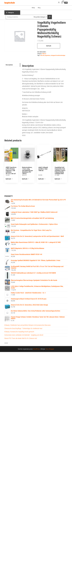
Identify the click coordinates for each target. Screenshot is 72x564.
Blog (39, 7)
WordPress (36, 349)
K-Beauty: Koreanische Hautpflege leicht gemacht (19, 332)
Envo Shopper (50, 349)
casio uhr (42, 55)
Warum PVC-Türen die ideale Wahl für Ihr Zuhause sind (20, 338)
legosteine (47, 55)
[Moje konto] (59, 2)
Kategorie (11, 12)
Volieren (44, 53)
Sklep (33, 7)
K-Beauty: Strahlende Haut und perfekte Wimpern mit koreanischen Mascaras (27, 325)
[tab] (12, 65)
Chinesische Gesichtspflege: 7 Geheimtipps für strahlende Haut (23, 328)
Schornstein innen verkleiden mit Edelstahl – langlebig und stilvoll (23, 335)
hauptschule (9, 2)
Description (9, 65)
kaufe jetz (48, 46)
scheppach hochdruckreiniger (58, 55)
